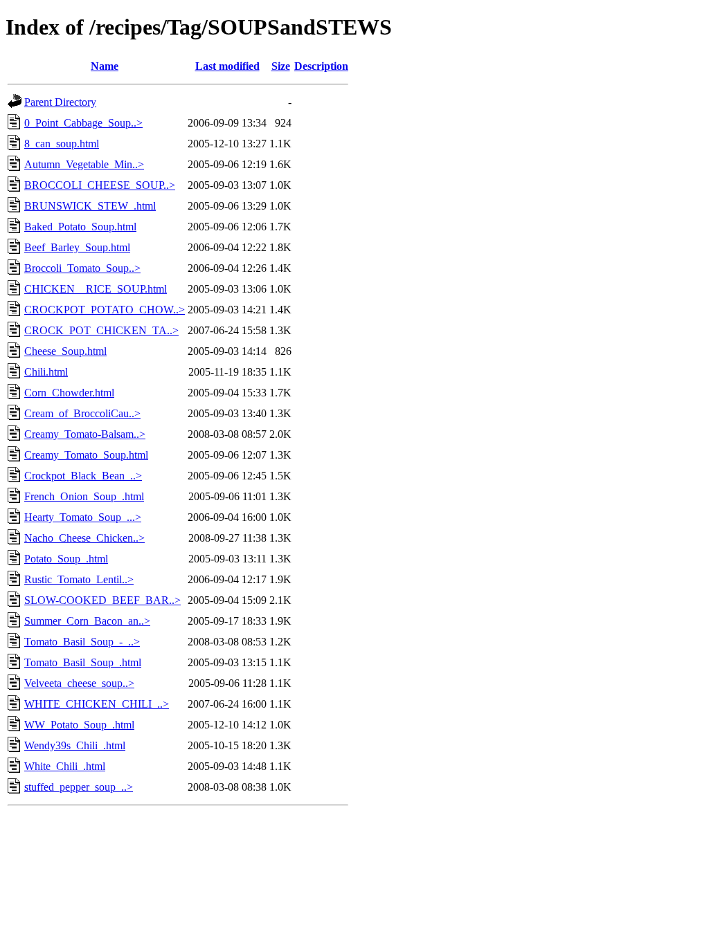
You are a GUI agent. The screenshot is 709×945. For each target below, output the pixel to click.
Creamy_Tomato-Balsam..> (84, 434)
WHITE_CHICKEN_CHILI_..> (96, 704)
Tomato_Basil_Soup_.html (82, 662)
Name (104, 66)
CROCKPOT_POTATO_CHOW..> (104, 309)
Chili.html (46, 372)
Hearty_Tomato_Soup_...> (82, 517)
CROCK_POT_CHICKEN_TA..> (101, 330)
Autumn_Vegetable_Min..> (84, 164)
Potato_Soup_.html (66, 559)
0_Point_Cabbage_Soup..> (83, 123)
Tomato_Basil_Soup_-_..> (82, 642)
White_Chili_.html (64, 766)
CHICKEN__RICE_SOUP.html (95, 289)
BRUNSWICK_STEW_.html (90, 206)
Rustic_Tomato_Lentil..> (79, 579)
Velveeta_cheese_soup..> (79, 683)
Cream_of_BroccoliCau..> (82, 413)
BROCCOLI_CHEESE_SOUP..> (99, 185)
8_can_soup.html (61, 143)
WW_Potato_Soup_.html (79, 725)
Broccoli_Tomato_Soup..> (82, 268)
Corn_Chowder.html (69, 392)
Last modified (227, 66)
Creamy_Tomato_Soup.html (86, 455)
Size (280, 66)
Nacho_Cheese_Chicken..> (84, 538)
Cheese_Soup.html (65, 351)
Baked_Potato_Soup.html (80, 226)
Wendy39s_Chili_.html (74, 745)
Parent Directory (60, 102)
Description (321, 66)
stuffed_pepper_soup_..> (78, 787)
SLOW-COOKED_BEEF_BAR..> (102, 600)
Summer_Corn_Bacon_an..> (87, 621)
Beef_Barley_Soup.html (77, 247)
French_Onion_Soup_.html (84, 496)
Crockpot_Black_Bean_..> (83, 475)
